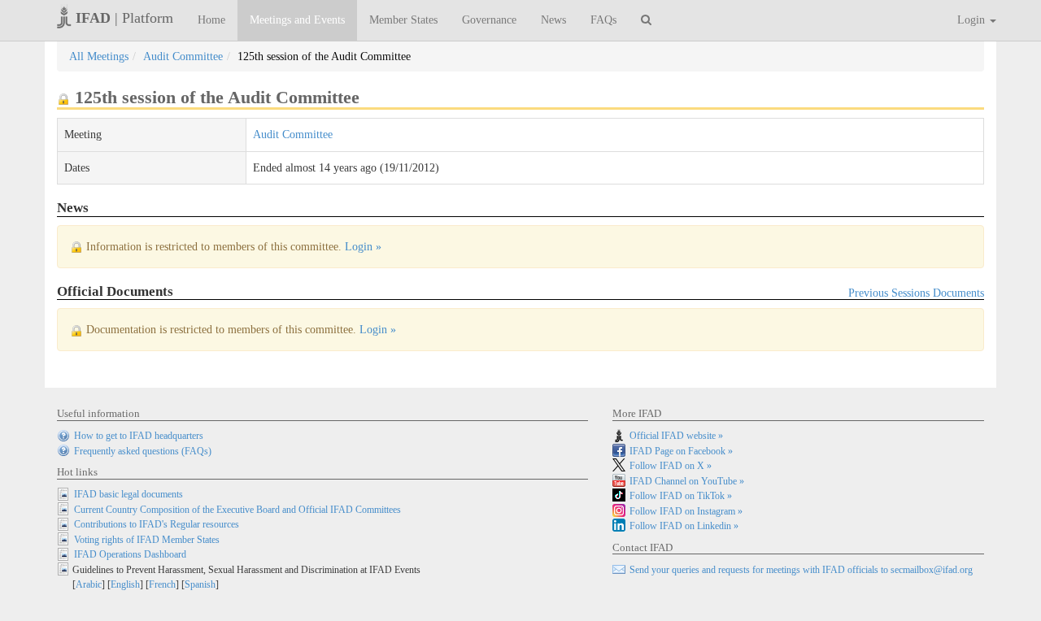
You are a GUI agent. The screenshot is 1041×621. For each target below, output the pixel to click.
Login (972, 20)
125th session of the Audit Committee (324, 56)
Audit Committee (183, 56)
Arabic (89, 584)
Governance (489, 20)
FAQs (603, 20)
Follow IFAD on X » (670, 465)
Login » (363, 247)
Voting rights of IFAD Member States (147, 539)
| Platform (124, 18)
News (553, 20)
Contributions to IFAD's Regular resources (156, 524)
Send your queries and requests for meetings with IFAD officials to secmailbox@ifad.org (801, 569)
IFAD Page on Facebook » (681, 451)
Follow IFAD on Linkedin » (683, 526)
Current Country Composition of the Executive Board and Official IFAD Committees (237, 509)
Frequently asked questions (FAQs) (142, 451)
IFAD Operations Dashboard (130, 554)
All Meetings (98, 56)
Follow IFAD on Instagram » (686, 511)
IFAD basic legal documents (128, 494)
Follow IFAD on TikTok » (680, 496)
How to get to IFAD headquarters (138, 435)
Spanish (200, 584)
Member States (403, 20)
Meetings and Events (297, 20)
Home (211, 20)
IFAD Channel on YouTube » (686, 481)
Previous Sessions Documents (916, 293)
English (125, 584)
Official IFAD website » (676, 435)
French (162, 584)
